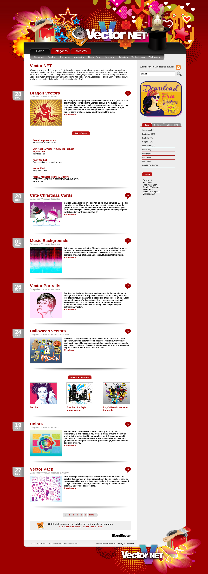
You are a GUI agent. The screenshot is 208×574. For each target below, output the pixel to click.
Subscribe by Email (165, 67)
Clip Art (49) (146, 157)
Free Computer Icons (44, 140)
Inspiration (79, 57)
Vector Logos (138, 57)
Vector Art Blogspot (151, 192)
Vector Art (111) (148, 130)
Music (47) (146, 161)
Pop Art (34, 407)
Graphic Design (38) (150, 165)
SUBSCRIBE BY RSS (92, 527)
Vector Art (39, 57)
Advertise (57, 544)
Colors (36, 424)
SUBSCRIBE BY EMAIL (70, 527)
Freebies (52, 57)
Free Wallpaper (150, 185)
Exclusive (65, 57)
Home (40, 51)
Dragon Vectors (45, 93)
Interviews (110, 57)
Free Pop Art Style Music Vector (76, 408)
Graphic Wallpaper (151, 187)
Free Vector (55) (148, 146)
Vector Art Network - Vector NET (118, 32)
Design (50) (146, 153)
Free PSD (147, 182)
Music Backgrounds (49, 240)
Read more (70, 114)
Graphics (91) (147, 142)
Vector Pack (39, 168)
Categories (60, 51)
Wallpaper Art (149, 194)
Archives (81, 51)
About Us (34, 544)
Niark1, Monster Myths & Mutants (51, 176)
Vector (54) (146, 150)
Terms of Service (70, 544)
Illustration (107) (148, 134)
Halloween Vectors (48, 331)
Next (91, 515)
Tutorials (123, 57)
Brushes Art (148, 180)
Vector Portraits (45, 285)
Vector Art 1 (148, 189)
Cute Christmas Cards (51, 195)
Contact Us (45, 544)
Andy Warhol (40, 160)
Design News (94, 57)
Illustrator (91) (147, 138)
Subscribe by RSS (148, 67)
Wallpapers (154, 57)
